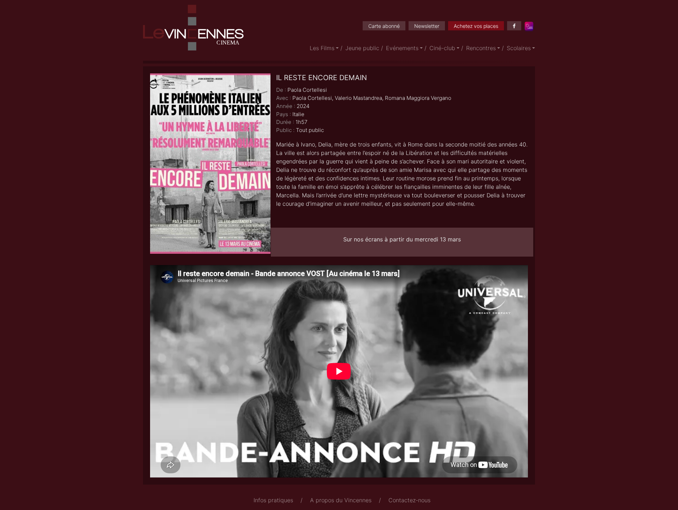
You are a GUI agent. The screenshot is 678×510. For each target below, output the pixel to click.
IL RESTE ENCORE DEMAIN (321, 77)
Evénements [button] (402, 48)
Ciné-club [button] (442, 48)
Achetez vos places (476, 26)
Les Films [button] (322, 48)
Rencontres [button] (481, 48)
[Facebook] (514, 25)
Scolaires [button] (519, 48)
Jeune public (362, 48)
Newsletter (426, 26)
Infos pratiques (273, 500)
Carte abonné (384, 26)
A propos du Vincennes (340, 500)
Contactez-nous (409, 500)
